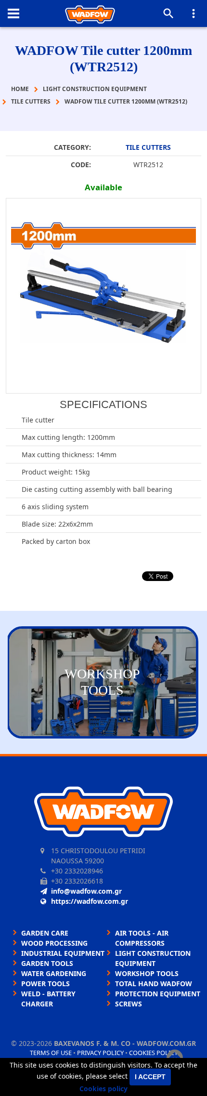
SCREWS (128, 1003)
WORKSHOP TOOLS (147, 973)
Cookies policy (153, 1052)
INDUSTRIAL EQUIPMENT (62, 953)
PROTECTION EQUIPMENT (157, 993)
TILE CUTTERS (148, 147)
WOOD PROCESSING (54, 943)
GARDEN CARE (44, 933)
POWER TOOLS (45, 983)
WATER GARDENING (53, 973)
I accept (150, 1077)
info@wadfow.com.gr (86, 891)
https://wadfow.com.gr (89, 901)
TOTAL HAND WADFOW (153, 983)
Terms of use (51, 1052)
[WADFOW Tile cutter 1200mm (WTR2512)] (103, 296)
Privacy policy (100, 1052)
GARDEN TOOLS (47, 963)
